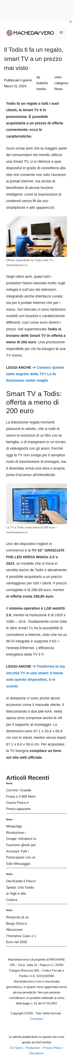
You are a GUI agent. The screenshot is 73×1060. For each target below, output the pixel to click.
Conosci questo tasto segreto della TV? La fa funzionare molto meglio (35, 374)
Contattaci (36, 1018)
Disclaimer (36, 1053)
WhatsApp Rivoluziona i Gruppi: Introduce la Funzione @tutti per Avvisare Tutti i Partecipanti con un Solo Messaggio (21, 845)
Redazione (33, 1047)
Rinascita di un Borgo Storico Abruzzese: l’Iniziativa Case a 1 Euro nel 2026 (21, 929)
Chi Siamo (16, 1047)
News (58, 89)
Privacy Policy (52, 1047)
